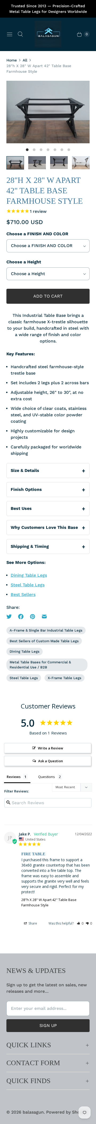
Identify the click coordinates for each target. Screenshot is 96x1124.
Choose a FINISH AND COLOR (37, 233)
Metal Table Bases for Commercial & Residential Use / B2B (40, 664)
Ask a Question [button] (50, 761)
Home (11, 60)
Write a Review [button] (50, 748)
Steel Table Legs (28, 584)
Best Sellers (23, 594)
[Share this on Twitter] (10, 616)
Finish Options (26, 489)
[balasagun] (48, 34)
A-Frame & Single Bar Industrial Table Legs (46, 630)
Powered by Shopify (66, 1112)
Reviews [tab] (14, 776)
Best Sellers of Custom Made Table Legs (44, 641)
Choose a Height (23, 261)
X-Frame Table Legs (64, 678)
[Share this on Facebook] (21, 616)
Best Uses (21, 508)
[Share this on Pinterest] (32, 616)
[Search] (20, 34)
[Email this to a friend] (44, 616)
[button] (80, 923)
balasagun (33, 1112)
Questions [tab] (46, 776)
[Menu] (9, 34)
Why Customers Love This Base (44, 527)
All (25, 60)
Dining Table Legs (29, 575)
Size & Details (25, 470)
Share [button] (32, 923)
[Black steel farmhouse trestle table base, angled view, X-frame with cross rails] (48, 112)
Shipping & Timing (30, 546)
